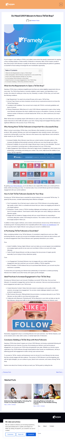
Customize (10, 434)
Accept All (31, 434)
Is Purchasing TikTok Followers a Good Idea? (17, 78)
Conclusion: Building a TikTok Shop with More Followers (20, 81)
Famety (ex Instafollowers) (49, 224)
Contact (52, 426)
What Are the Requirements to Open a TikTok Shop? (19, 73)
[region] (20, 428)
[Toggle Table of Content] (39, 70)
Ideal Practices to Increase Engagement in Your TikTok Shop (21, 80)
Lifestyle (14, 404)
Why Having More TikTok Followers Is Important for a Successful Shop (23, 74)
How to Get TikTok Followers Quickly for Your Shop (19, 76)
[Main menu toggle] (60, 4)
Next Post (59, 372)
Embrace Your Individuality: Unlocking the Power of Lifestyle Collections (17, 401)
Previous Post (6, 372)
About (45, 426)
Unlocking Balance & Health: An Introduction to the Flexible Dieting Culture (45, 402)
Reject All (20, 434)
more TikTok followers (16, 186)
